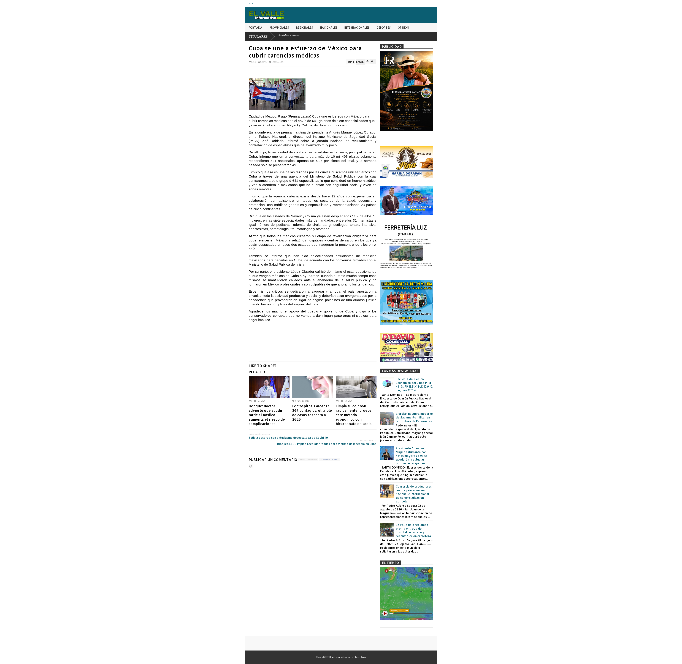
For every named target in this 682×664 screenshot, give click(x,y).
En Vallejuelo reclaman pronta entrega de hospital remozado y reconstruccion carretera (413, 530)
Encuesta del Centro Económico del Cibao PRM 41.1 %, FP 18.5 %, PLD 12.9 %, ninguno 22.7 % (414, 384)
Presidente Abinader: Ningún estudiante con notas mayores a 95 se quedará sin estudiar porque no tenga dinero (412, 455)
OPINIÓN (403, 27)
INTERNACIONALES (356, 27)
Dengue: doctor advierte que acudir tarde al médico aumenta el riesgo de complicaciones (267, 415)
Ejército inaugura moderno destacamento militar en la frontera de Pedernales (414, 417)
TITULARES (258, 36)
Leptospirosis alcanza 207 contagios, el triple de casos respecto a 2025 (312, 412)
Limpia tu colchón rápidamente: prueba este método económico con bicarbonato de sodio (354, 415)
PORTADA (255, 27)
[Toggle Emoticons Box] (251, 466)
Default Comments (308, 460)
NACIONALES (328, 27)
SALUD (263, 62)
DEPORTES (384, 27)
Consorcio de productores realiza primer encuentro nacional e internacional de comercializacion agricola (414, 494)
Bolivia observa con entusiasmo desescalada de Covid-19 (288, 437)
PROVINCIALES (279, 27)
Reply (253, 62)
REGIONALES (304, 27)
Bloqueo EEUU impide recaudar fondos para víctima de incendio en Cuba (327, 444)
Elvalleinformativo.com (340, 657)
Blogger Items (360, 657)
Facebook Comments (330, 460)
